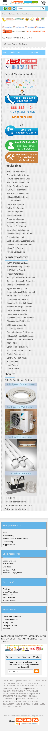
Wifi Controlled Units (16, 172)
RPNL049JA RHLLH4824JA (27, 699)
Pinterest (29, 728)
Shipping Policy (9, 545)
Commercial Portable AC (17, 347)
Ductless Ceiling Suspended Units (21, 241)
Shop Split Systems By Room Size (21, 278)
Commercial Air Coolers (17, 299)
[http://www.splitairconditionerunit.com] (21, 439)
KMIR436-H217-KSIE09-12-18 (14, 688)
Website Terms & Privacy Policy (15, 539)
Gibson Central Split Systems (19, 321)
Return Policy (8, 542)
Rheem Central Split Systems (19, 307)
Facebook (15, 728)
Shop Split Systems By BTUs (18, 285)
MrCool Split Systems (16, 252)
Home (4, 14)
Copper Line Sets (9, 561)
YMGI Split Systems (15, 215)
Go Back (12, 14)
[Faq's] (5, 8)
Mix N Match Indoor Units (18, 193)
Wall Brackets (8, 564)
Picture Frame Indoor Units (18, 179)
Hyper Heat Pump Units (17, 289)
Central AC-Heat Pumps (17, 358)
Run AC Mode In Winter (17, 190)
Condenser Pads (9, 570)
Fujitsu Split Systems (15, 208)
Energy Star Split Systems (18, 175)
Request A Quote (9, 601)
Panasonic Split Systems (17, 226)
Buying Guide (8, 623)
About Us (6, 533)
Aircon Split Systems (15, 219)
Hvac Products (13, 369)
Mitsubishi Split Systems (17, 197)
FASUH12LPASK (9, 681)
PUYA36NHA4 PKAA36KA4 (26, 691)
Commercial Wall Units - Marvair (21, 292)
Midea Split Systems (15, 248)
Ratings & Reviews (10, 626)
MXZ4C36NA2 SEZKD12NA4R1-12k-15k (18, 686)
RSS (33, 728)
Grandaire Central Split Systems (20, 332)
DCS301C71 (40, 686)
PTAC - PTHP (12, 343)
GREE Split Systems (15, 212)
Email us (6, 589)
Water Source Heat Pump (18, 296)
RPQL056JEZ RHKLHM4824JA (15, 696)
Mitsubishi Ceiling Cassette (18, 267)
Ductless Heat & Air (10, 620)
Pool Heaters (12, 362)
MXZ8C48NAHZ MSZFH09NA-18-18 (17, 694)
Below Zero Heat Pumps (17, 186)
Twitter (20, 728)
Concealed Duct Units (16, 237)
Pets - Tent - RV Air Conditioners (21, 351)
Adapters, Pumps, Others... (13, 573)
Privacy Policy (8, 536)
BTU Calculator (9, 598)
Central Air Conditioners (12, 617)
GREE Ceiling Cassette (16, 325)
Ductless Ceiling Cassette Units (20, 234)
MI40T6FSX (36, 694)
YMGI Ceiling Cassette (16, 270)
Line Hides (7, 567)
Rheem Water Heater (16, 274)
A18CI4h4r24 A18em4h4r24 (26, 704)
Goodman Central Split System (20, 303)
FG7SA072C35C (30, 683)
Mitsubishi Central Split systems (20, 336)
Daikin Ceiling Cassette (17, 310)
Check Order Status (10, 592)
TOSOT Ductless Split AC (17, 263)
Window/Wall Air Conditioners (20, 340)
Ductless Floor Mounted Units (19, 245)
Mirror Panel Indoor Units (18, 183)
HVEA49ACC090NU (14, 683)
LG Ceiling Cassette (15, 329)
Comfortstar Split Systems (18, 230)
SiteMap (12, 721)
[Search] (43, 8)
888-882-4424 (8, 595)
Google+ (24, 728)
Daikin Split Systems (15, 204)
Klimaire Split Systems (16, 223)
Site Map (6, 629)
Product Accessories (15, 354)
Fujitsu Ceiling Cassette (17, 314)
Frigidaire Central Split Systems (20, 318)
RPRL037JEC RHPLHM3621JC (15, 701)
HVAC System (12, 365)
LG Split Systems (14, 201)
